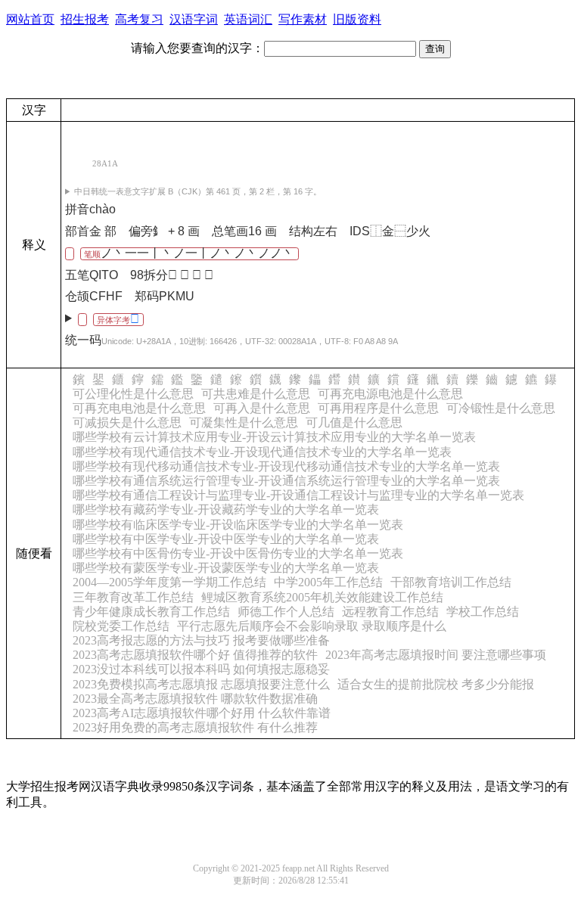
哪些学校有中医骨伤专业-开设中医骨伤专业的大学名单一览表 (238, 553)
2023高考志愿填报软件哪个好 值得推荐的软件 (195, 654)
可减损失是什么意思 (127, 422)
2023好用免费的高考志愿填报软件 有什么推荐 (195, 727)
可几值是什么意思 (354, 422)
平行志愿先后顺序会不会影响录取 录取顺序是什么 (311, 626)
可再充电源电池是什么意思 (390, 393)
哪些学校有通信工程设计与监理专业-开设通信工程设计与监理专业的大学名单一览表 (298, 495)
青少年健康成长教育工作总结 (151, 611)
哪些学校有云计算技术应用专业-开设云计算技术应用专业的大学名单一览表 (274, 436)
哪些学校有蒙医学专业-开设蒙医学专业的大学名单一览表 (226, 567)
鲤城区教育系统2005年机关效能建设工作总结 (322, 597)
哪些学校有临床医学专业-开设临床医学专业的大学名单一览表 (238, 524)
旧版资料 (357, 19)
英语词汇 (248, 19)
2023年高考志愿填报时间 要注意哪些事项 (435, 654)
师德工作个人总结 (286, 611)
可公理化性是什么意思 (133, 393)
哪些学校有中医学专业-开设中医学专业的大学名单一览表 (226, 539)
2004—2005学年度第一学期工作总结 (169, 582)
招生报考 (85, 19)
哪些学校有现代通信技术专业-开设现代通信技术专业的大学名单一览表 (262, 452)
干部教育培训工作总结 (450, 582)
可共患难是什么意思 (255, 393)
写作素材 (302, 19)
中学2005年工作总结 (328, 582)
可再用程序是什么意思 (378, 408)
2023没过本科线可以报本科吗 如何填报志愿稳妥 (201, 669)
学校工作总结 (482, 611)
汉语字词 (193, 19)
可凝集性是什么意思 (243, 422)
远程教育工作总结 (390, 611)
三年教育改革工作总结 (133, 597)
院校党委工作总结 (121, 626)
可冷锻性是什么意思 (500, 408)
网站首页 (30, 19)
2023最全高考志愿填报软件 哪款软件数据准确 (195, 698)
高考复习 (139, 19)
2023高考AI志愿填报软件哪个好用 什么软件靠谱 (202, 713)
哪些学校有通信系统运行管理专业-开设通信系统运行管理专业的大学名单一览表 (286, 480)
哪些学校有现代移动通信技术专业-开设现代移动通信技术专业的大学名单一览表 (286, 466)
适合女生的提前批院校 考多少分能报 (435, 684)
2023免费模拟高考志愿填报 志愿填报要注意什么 (201, 684)
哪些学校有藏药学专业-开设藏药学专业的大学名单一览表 (226, 509)
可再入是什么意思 (261, 408)
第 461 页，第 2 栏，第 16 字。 (198, 191)
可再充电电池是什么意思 (139, 408)
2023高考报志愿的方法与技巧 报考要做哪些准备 (201, 640)
